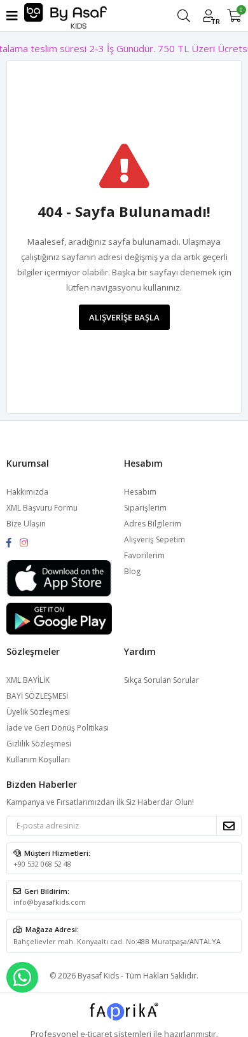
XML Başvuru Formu (42, 507)
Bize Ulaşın (26, 523)
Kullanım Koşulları (38, 759)
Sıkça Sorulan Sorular (161, 680)
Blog (132, 571)
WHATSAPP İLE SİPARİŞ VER (22, 977)
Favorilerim (144, 555)
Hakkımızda (27, 491)
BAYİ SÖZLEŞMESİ (37, 695)
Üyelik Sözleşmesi (38, 711)
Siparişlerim (145, 507)
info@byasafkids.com (49, 902)
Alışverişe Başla (124, 317)
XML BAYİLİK (28, 680)
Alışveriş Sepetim (154, 539)
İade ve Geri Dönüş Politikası (57, 727)
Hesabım (140, 491)
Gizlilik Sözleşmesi (38, 743)
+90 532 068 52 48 (42, 864)
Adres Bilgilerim (152, 523)
